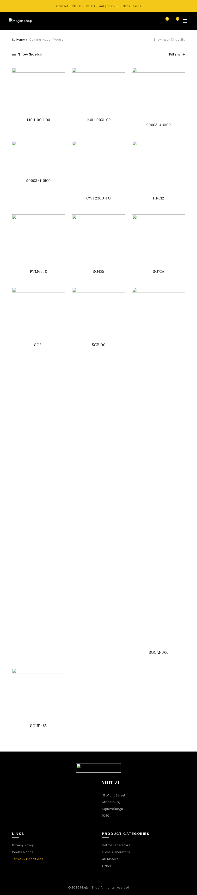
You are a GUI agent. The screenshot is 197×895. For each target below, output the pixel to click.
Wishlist (167, 19)
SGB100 (98, 344)
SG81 (38, 344)
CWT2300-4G (98, 198)
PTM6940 (38, 271)
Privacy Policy (23, 845)
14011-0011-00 (38, 120)
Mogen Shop (89, 887)
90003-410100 (158, 125)
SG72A (158, 271)
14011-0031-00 (98, 120)
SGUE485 (38, 725)
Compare (177, 19)
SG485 (98, 271)
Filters (174, 54)
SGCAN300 (158, 652)
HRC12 (158, 198)
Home (20, 39)
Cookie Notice (22, 852)
